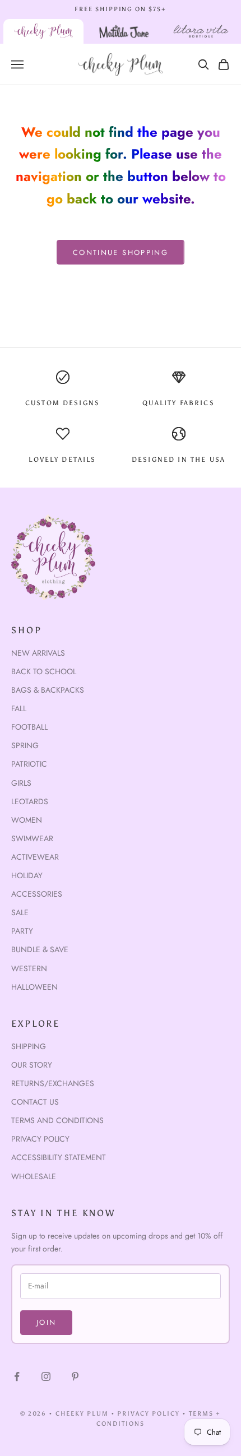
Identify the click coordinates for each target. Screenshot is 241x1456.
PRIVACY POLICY (148, 1413)
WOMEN (26, 820)
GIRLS (21, 783)
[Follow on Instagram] (46, 1376)
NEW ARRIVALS (38, 653)
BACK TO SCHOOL (43, 671)
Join (46, 1322)
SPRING (25, 745)
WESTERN (29, 968)
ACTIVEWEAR (35, 857)
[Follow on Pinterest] (75, 1376)
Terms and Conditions (57, 1120)
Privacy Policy (40, 1138)
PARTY (22, 930)
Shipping (28, 1046)
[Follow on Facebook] (16, 1376)
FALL (18, 708)
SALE (20, 912)
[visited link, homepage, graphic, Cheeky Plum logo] (43, 31)
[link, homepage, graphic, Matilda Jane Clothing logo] (124, 31)
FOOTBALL (29, 726)
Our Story (31, 1064)
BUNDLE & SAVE (39, 949)
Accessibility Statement (58, 1157)
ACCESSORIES (36, 893)
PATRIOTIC (29, 763)
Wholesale (33, 1176)
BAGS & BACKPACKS (47, 689)
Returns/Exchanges (52, 1083)
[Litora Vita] (200, 31)
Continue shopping (120, 252)
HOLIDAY (27, 875)
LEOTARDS (29, 801)
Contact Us (35, 1101)
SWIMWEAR (32, 838)
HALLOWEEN (34, 987)
